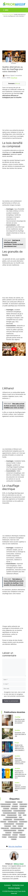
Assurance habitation (11, 802)
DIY (20, 815)
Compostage (14, 808)
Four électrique (20, 823)
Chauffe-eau (23, 806)
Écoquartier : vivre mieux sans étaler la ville (20, 734)
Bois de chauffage (6, 806)
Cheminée (6, 808)
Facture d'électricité (9, 823)
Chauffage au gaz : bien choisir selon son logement (20, 720)
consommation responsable (10, 812)
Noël (25, 828)
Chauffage (14, 78)
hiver (15, 826)
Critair (3, 815)
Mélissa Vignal (18, 864)
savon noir (8, 832)
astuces (20, 802)
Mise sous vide (5, 828)
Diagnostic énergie (12, 815)
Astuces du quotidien (6, 804)
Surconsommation (18, 832)
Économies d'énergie (7, 14)
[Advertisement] (14, 32)
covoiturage (21, 812)
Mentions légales (14, 888)
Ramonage (21, 830)
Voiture (4, 837)
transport (15, 834)
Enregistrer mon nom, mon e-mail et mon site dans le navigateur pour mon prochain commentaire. (14, 694)
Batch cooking (24, 804)
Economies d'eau (8, 819)
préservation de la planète (10, 830)
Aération (15, 804)
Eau (21, 817)
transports (23, 834)
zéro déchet (22, 837)
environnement (23, 821)
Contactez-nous (18, 885)
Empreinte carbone (13, 821)
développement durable (12, 817)
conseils (22, 808)
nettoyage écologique (16, 828)
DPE (25, 815)
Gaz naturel (8, 826)
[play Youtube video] (14, 349)
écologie (14, 839)
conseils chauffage (7, 810)
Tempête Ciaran (7, 834)
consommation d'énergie (20, 810)
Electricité (4, 821)
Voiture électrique (13, 837)
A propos (7, 885)
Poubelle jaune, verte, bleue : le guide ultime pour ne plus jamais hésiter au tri (20, 774)
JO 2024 (21, 826)
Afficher (17, 83)
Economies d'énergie (19, 819)
